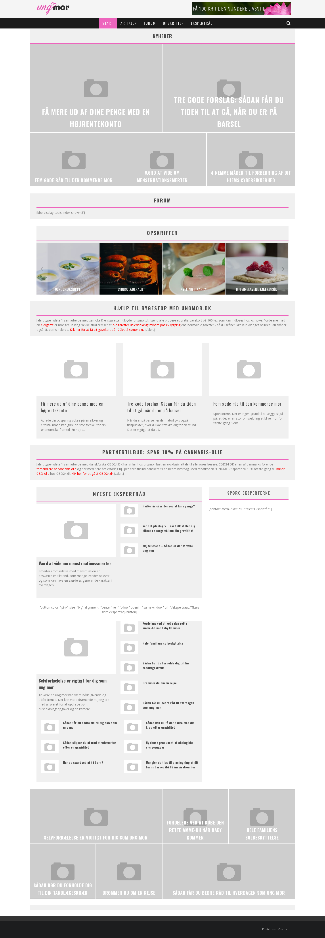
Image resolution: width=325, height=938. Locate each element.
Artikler (128, 23)
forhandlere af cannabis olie (56, 469)
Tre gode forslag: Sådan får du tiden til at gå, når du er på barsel (161, 407)
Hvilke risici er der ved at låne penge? (169, 506)
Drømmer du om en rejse (160, 683)
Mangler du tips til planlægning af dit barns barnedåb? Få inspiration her (172, 764)
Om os (282, 929)
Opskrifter (173, 23)
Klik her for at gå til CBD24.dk (92, 473)
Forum (150, 23)
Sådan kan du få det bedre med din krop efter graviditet (170, 725)
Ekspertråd (202, 23)
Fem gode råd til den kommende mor (247, 403)
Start (107, 23)
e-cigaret (47, 325)
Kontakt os (268, 929)
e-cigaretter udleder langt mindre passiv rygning (146, 325)
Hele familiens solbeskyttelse (163, 643)
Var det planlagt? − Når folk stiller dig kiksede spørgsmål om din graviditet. (169, 528)
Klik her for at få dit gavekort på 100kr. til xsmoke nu (107, 329)
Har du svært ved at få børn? (83, 762)
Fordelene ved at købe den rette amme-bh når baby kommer (165, 625)
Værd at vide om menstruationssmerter (75, 563)
